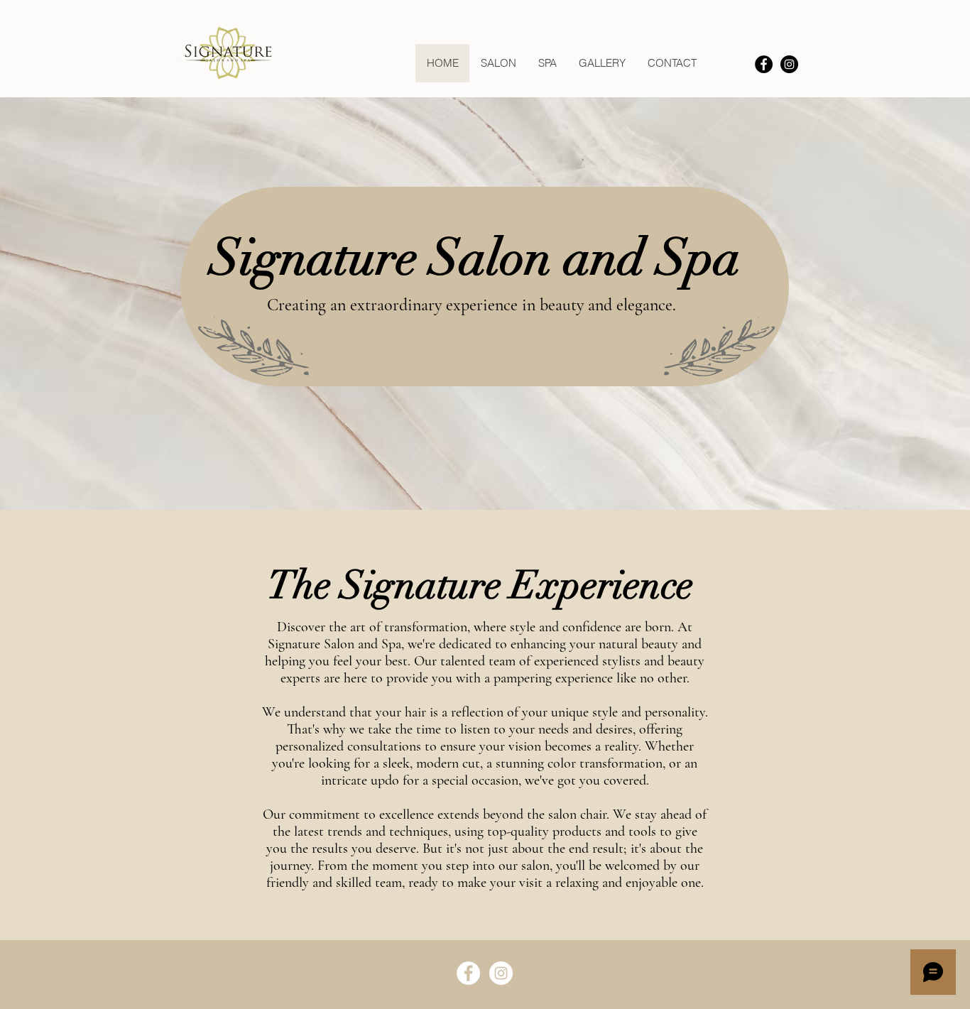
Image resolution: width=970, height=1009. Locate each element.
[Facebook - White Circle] (468, 973)
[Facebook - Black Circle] (764, 64)
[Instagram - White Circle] (501, 973)
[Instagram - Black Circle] (789, 64)
